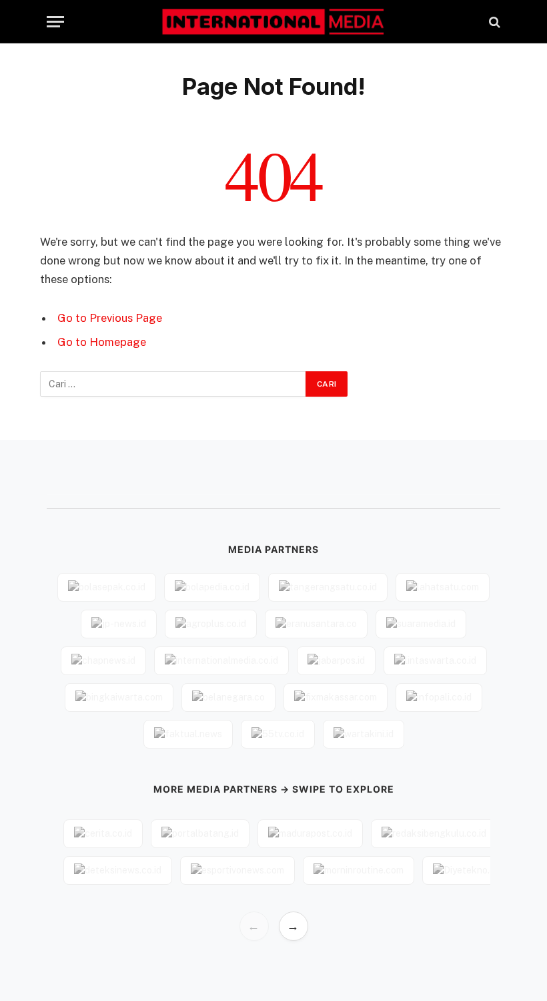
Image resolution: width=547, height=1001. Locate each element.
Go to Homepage (101, 342)
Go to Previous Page (109, 318)
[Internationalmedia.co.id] (274, 21)
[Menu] (55, 22)
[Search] (493, 22)
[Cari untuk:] (173, 384)
